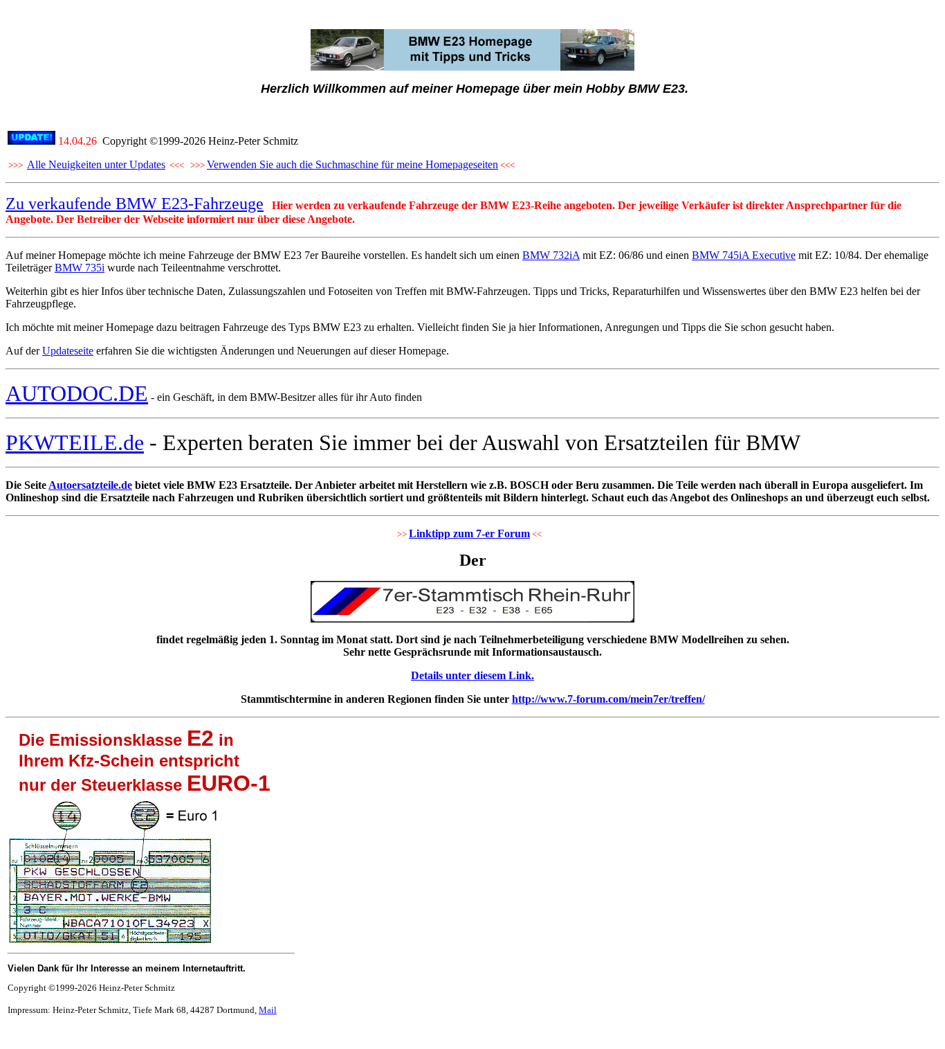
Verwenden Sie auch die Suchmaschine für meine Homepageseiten (352, 164)
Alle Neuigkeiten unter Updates (96, 164)
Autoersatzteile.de (90, 485)
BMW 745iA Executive (744, 255)
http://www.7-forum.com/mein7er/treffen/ (608, 699)
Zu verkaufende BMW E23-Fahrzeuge (135, 204)
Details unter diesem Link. (472, 675)
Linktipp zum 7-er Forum (469, 533)
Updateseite (67, 351)
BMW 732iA (551, 255)
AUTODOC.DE (77, 393)
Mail (268, 1010)
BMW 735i (79, 268)
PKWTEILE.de (75, 442)
